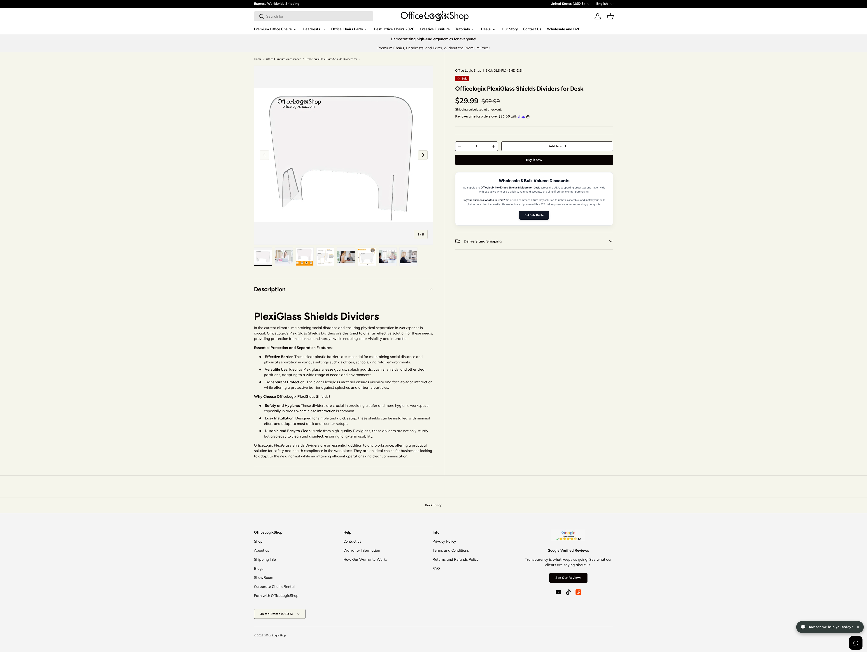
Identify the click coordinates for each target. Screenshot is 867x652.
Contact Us (532, 29)
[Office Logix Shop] (434, 16)
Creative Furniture (435, 29)
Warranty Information (361, 550)
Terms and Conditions (451, 550)
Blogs (258, 568)
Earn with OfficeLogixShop (276, 595)
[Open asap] (855, 643)
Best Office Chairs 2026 (394, 29)
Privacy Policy (444, 541)
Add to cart (557, 146)
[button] (610, 16)
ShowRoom (263, 577)
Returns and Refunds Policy (456, 559)
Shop (258, 541)
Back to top (433, 505)
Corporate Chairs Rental (274, 586)
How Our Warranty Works (365, 559)
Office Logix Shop (275, 635)
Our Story (510, 29)
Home (258, 59)
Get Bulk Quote (534, 215)
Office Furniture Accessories (283, 59)
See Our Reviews (568, 578)
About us (261, 550)
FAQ (436, 568)
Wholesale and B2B (563, 29)
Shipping (461, 109)
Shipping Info (265, 559)
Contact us (352, 541)
